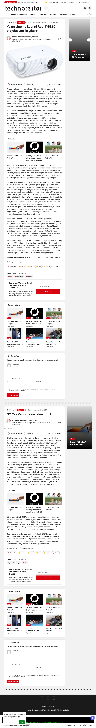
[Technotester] (23, 8)
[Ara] (85, 8)
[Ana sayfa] (6, 14)
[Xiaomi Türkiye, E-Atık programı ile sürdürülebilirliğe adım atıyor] (54, 337)
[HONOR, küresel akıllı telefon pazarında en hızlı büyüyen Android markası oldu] (34, 151)
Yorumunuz (16, 364)
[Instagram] (54, 698)
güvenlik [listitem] (11, 563)
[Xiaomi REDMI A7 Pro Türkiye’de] (15, 151)
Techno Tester (17, 37)
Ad (8, 381)
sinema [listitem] (29, 276)
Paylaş (90, 725)
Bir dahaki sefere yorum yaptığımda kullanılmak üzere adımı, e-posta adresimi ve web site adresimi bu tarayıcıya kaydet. (34, 389)
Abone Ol (48, 291)
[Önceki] (70, 39)
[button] (90, 8)
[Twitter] (48, 698)
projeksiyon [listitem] (19, 276)
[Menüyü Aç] (46, 8)
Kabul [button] (21, 722)
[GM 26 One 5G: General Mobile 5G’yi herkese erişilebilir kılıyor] (15, 337)
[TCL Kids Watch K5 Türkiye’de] (53, 151)
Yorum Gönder (13, 395)
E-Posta (39, 381)
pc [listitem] (18, 563)
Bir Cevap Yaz (13, 356)
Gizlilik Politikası (8, 722)
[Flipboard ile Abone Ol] (30, 84)
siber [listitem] (25, 563)
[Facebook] (42, 698)
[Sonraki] (88, 39)
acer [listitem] (10, 276)
